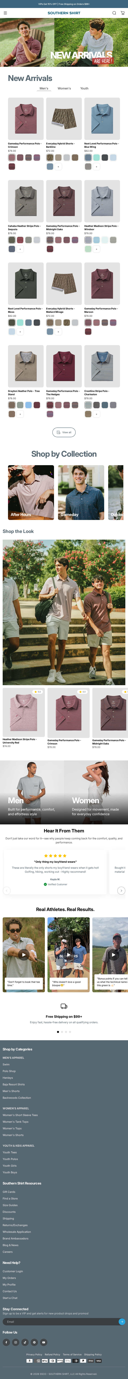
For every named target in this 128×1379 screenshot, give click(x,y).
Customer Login (13, 1271)
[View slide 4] (70, 1032)
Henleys (8, 1077)
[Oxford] (37, 157)
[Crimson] (12, 157)
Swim (6, 1064)
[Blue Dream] (28, 405)
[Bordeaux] (37, 405)
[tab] (44, 88)
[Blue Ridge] (28, 240)
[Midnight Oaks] (28, 157)
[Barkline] (50, 157)
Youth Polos (10, 1159)
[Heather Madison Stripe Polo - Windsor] (102, 201)
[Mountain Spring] (50, 166)
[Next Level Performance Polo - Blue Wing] (102, 119)
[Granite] (88, 166)
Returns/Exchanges (15, 1225)
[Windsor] (88, 240)
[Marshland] (88, 414)
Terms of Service (72, 1354)
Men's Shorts (11, 1091)
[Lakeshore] (113, 405)
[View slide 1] (58, 1032)
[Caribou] (12, 414)
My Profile (9, 1284)
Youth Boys (10, 1172)
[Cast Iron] (105, 157)
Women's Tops (12, 1128)
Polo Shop (9, 1071)
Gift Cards (9, 1191)
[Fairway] (88, 249)
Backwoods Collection (17, 1097)
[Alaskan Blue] (96, 240)
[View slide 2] (62, 1032)
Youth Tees (10, 1152)
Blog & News (10, 1245)
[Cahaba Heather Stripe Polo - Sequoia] (26, 201)
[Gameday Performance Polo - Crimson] (26, 119)
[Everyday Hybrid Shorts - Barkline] (64, 119)
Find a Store (10, 1198)
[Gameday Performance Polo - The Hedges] (64, 366)
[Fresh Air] (113, 157)
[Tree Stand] (12, 405)
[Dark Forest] (96, 405)
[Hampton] (37, 240)
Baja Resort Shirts (14, 1084)
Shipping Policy (93, 1354)
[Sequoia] (12, 240)
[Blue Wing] (88, 157)
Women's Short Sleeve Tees (20, 1115)
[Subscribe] (122, 1321)
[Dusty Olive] (113, 240)
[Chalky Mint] (105, 240)
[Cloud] (66, 157)
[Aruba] (96, 157)
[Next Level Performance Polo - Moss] (26, 283)
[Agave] (20, 405)
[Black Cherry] (20, 240)
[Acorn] (58, 157)
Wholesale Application (17, 1231)
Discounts (9, 1211)
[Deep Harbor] (105, 405)
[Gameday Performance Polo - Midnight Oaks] (64, 201)
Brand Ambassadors (15, 1238)
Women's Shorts (13, 1135)
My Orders (9, 1278)
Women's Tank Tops (15, 1121)
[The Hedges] (12, 166)
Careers (8, 1251)
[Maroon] (20, 157)
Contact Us (10, 1291)
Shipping (8, 1218)
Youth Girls (10, 1165)
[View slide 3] (66, 1032)
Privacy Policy (34, 1354)
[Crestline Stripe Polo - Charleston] (102, 366)
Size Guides (10, 1205)
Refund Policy (52, 1354)
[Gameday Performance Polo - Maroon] (102, 283)
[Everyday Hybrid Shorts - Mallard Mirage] (64, 283)
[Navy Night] (12, 249)
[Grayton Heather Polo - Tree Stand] (26, 366)
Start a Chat (10, 1298)
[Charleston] (88, 405)
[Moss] (12, 322)
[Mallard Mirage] (75, 157)
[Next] (121, 891)
